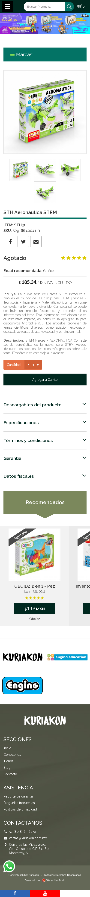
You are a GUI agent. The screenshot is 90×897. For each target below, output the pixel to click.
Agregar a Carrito (45, 379)
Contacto (10, 774)
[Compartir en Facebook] (10, 241)
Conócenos (12, 754)
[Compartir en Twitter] (23, 241)
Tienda (8, 761)
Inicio (7, 748)
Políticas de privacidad (20, 809)
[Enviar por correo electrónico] (36, 241)
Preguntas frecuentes (19, 803)
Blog (7, 767)
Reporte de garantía (18, 796)
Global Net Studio (55, 880)
